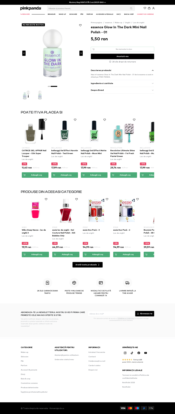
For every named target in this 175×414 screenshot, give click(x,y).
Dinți (23, 374)
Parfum (24, 365)
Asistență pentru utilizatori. (67, 355)
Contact (92, 357)
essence (108, 23)
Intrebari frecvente (96, 352)
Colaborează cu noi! (96, 361)
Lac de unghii (138, 23)
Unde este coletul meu (64, 359)
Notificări (126, 387)
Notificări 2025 (128, 382)
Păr (22, 361)
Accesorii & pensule (29, 370)
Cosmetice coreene (29, 383)
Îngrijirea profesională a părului (34, 392)
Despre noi (93, 370)
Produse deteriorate (29, 387)
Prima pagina (97, 23)
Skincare (24, 357)
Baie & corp (25, 379)
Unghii (127, 23)
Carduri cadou (94, 365)
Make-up (118, 23)
